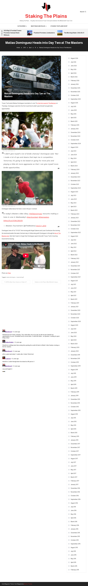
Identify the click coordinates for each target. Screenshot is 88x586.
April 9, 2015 (41, 226)
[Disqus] (31, 305)
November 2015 (75, 536)
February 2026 (75, 80)
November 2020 (75, 314)
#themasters (44, 217)
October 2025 (75, 95)
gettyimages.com (11, 150)
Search (82, 11)
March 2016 (74, 521)
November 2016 (75, 492)
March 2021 (74, 299)
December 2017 (75, 443)
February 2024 (75, 169)
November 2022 (75, 225)
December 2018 (75, 399)
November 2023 (75, 180)
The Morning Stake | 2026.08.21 (69, 33)
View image (5, 150)
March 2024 (74, 166)
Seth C (16, 89)
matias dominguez (11, 277)
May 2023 (73, 203)
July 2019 (73, 373)
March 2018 (74, 432)
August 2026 (74, 58)
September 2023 (76, 188)
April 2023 (73, 206)
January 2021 (74, 306)
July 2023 (73, 195)
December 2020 (75, 310)
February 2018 (75, 436)
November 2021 (75, 269)
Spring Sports (8, 86)
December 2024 (75, 132)
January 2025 (75, 128)
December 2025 (75, 88)
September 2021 (75, 277)
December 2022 (75, 221)
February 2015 (75, 569)
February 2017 (75, 481)
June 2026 (74, 65)
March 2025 (74, 121)
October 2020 (75, 317)
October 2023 (75, 184)
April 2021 (73, 295)
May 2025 (73, 114)
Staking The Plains (46, 16)
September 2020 (76, 321)
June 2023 (74, 199)
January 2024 (75, 173)
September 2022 (76, 232)
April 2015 (73, 562)
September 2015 (75, 544)
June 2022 (74, 243)
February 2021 (75, 303)
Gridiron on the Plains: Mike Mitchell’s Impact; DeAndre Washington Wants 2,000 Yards (48, 282)
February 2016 (75, 525)
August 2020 (74, 325)
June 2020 (74, 332)
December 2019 (75, 355)
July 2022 (73, 240)
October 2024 (75, 140)
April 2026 (73, 73)
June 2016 (73, 510)
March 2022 (74, 254)
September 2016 (75, 499)
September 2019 (76, 366)
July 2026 (73, 62)
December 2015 (75, 532)
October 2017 (75, 451)
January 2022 (75, 262)
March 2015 (74, 566)
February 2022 (75, 258)
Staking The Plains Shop (59, 26)
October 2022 (75, 229)
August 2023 (74, 191)
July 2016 (73, 506)
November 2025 (75, 91)
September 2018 (76, 410)
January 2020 (75, 351)
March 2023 (74, 210)
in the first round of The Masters (46, 103)
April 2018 (73, 429)
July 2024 (73, 151)
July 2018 (73, 418)
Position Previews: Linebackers (39, 33)
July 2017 (73, 462)
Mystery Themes (28, 584)
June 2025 (74, 110)
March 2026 (74, 77)
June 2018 (73, 421)
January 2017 (74, 484)
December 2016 (75, 488)
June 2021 (73, 288)
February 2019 (75, 392)
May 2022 (73, 247)
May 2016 (73, 514)
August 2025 (74, 103)
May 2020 (73, 336)
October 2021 (75, 273)
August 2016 (74, 503)
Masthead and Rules (38, 26)
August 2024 (74, 147)
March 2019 (74, 388)
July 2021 (73, 284)
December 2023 (75, 177)
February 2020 (75, 347)
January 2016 (74, 529)
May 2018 (73, 425)
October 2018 (75, 406)
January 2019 (74, 395)
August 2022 (74, 236)
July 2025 (73, 106)
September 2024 (76, 143)
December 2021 (75, 266)
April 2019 (73, 384)
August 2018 (74, 414)
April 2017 (73, 473)
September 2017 (76, 455)
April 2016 (73, 518)
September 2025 (76, 99)
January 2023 (75, 217)
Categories (21, 26)
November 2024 (75, 136)
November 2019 (75, 358)
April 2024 (74, 162)
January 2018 (74, 440)
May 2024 (73, 158)
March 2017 (74, 477)
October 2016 (75, 495)
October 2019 (75, 362)
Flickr (9, 273)
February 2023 (75, 214)
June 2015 (73, 555)
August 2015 (74, 547)
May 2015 (73, 558)
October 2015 (75, 540)
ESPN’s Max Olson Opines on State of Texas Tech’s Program (18, 282)
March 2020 (74, 343)
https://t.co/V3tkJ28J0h (13, 221)
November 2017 (75, 447)
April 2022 (73, 251)
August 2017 (74, 458)
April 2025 (73, 117)
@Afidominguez (35, 214)
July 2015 (73, 551)
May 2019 (73, 380)
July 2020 (73, 329)
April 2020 (73, 340)
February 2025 (75, 125)
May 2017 (73, 469)
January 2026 (75, 84)
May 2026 (73, 69)
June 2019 (73, 377)
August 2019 (74, 369)
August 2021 (74, 280)
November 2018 (75, 403)
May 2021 (73, 292)
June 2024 (74, 154)
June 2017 (73, 466)
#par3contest (32, 217)
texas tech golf (20, 277)
